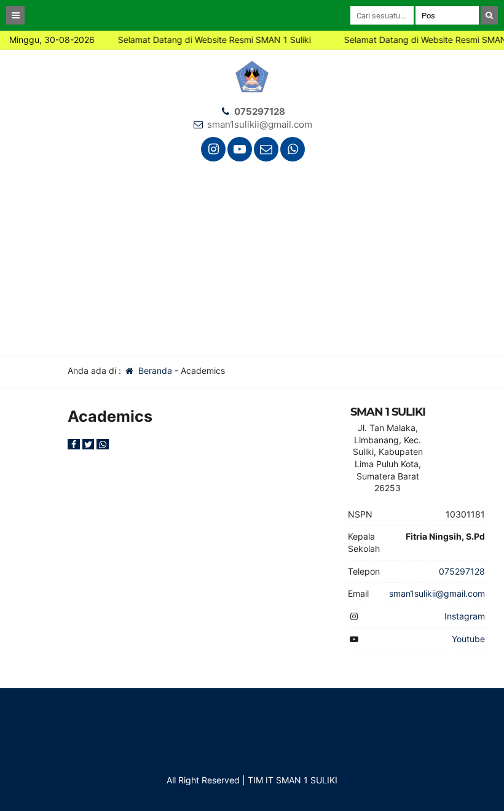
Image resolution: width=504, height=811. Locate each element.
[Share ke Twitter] (89, 444)
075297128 (259, 111)
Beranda (154, 370)
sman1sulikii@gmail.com (259, 124)
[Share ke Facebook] (75, 444)
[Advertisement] (252, 263)
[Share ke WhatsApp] (102, 444)
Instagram (464, 616)
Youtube (468, 639)
